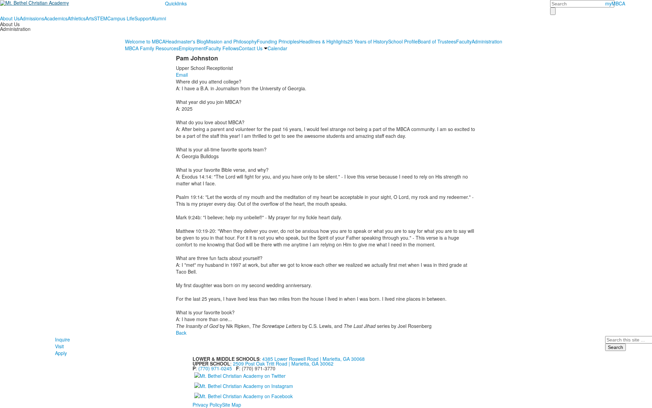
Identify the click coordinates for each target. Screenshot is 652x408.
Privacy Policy (207, 404)
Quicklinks (176, 3)
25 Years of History (367, 41)
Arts (90, 18)
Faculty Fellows (222, 48)
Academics (56, 18)
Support (142, 18)
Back (181, 332)
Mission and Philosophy (231, 41)
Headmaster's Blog (185, 41)
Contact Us (250, 48)
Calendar (277, 48)
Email (182, 74)
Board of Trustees (437, 41)
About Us (10, 18)
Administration (487, 41)
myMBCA (615, 3)
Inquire (62, 339)
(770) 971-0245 (215, 368)
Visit (59, 346)
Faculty (464, 41)
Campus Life (120, 18)
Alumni (158, 18)
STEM (100, 18)
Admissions (32, 18)
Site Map (231, 404)
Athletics (77, 18)
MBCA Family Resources (152, 48)
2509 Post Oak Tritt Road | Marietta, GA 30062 (283, 363)
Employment (192, 48)
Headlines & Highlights (323, 41)
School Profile (403, 41)
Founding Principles (278, 41)
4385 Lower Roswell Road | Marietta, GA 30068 (313, 358)
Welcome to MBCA (145, 41)
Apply (61, 353)
